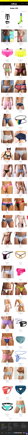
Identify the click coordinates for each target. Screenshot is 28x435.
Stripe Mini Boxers (21, 380)
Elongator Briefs (20, 346)
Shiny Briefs (7, 245)
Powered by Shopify (9, 432)
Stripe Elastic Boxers (20, 144)
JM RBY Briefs (7, 228)
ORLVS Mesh (7, 211)
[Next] (18, 418)
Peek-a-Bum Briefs (7, 279)
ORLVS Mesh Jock (7, 346)
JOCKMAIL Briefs (21, 245)
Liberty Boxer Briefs (20, 93)
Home (1, 6)
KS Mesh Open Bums (20, 110)
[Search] (2, 3)
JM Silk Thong (20, 279)
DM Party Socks (20, 26)
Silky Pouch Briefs (7, 127)
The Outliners (7, 110)
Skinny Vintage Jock (20, 127)
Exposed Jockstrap (20, 228)
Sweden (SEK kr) (22, 3)
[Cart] (26, 3)
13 (16, 418)
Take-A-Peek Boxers (7, 363)
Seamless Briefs (7, 93)
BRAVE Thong (7, 262)
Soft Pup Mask (7, 26)
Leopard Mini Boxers (7, 380)
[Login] (25, 3)
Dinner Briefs (20, 397)
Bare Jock (21, 262)
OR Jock (21, 211)
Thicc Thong (7, 397)
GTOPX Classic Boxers (7, 144)
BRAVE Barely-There (20, 363)
